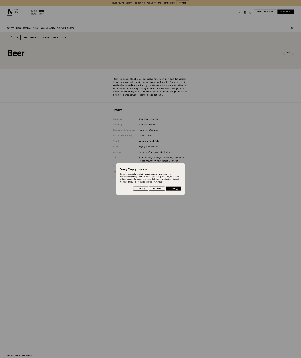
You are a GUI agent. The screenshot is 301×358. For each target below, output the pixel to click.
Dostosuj (141, 188)
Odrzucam (156, 188)
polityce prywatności (154, 182)
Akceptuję (173, 188)
